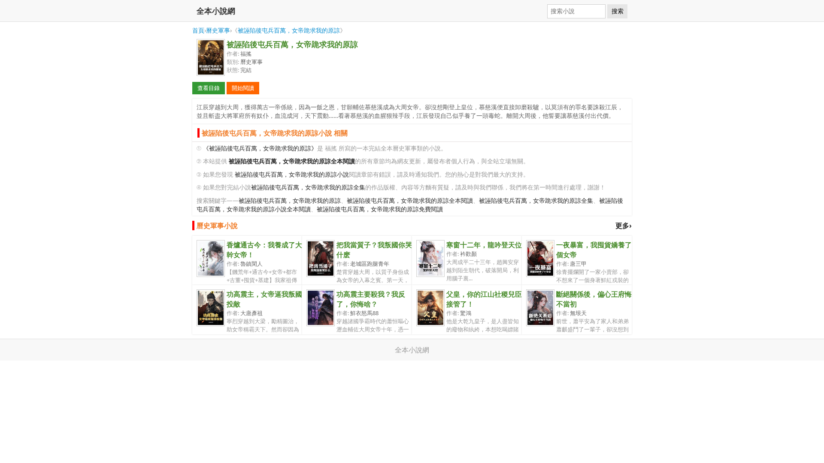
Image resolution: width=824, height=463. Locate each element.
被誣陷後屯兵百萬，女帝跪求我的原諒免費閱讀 (380, 209)
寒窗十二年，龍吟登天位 (484, 245)
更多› (623, 225)
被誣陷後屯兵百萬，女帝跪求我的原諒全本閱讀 (410, 200)
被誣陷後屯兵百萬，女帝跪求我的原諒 (289, 30)
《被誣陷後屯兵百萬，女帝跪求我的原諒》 (260, 148)
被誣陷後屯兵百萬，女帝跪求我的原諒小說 (292, 174)
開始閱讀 (243, 88)
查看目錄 (208, 88)
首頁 (198, 30)
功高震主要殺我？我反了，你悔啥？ (370, 299)
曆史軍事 (218, 30)
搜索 (618, 11)
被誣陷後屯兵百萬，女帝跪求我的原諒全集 (308, 187)
